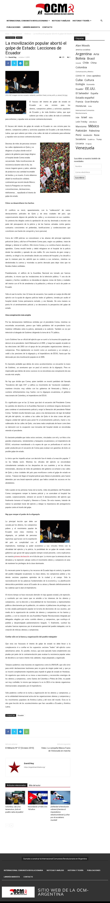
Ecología (80, 84)
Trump (99, 139)
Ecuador (21, 715)
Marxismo (81, 126)
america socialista (83, 49)
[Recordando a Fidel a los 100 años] (38, 797)
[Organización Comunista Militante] (55, 9)
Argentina (84, 53)
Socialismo (81, 139)
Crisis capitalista (93, 75)
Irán (77, 117)
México (93, 126)
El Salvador (82, 93)
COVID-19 (80, 75)
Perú (78, 134)
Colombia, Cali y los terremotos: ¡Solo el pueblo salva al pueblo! (14, 809)
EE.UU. (90, 88)
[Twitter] (14, 63)
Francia (79, 101)
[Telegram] (20, 63)
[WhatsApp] (26, 63)
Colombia (81, 67)
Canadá (78, 63)
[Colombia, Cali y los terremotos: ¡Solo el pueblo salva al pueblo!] (15, 797)
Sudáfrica (91, 139)
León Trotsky (81, 121)
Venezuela (85, 147)
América (27, 34)
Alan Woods (83, 45)
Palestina (94, 130)
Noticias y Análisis (61, 20)
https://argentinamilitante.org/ (34, 767)
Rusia (96, 135)
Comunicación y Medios (84, 72)
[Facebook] (8, 63)
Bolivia (80, 58)
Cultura (89, 80)
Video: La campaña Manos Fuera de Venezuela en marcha (55, 749)
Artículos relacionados (16, 785)
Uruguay (88, 144)
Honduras (81, 105)
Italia (91, 117)
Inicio (7, 34)
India (90, 106)
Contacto (47, 27)
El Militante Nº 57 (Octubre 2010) (19, 748)
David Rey (12, 57)
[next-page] (11, 825)
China (93, 62)
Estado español (85, 97)
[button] (101, 20)
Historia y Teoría (81, 20)
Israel (84, 117)
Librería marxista (31, 27)
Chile (86, 62)
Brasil (91, 58)
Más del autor (35, 785)
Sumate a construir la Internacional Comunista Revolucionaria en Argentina (55, 859)
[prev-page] (7, 825)
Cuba (79, 79)
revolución (87, 135)
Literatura (93, 122)
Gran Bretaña (91, 101)
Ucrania (80, 143)
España (94, 93)
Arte (96, 54)
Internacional (17, 34)
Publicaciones (13, 27)
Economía (90, 84)
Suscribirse (79, 177)
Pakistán (81, 130)
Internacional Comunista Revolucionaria (27, 20)
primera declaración (21, 556)
